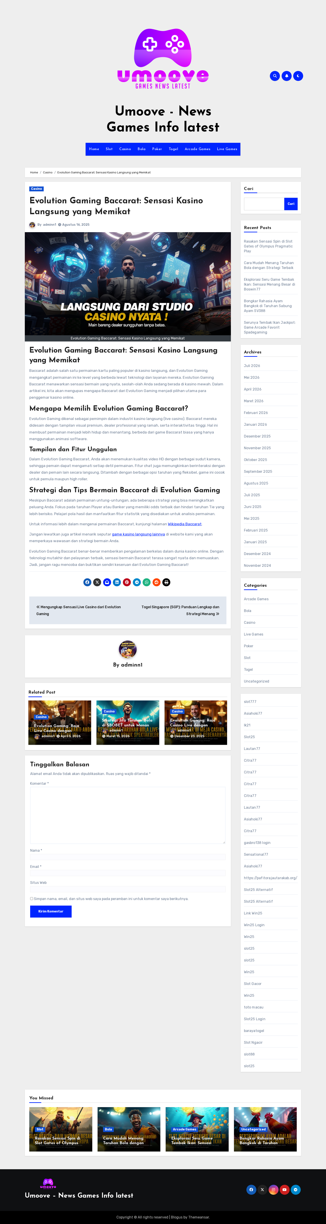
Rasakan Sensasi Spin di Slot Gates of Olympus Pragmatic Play (268, 246)
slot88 (249, 1054)
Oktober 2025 (255, 460)
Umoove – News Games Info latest (79, 1196)
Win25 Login (254, 925)
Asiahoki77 (253, 713)
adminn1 (49, 225)
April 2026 (253, 389)
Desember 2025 (257, 436)
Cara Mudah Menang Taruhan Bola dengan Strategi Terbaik (123, 1143)
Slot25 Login (254, 1019)
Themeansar (198, 1217)
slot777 (250, 702)
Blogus (177, 1217)
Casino (125, 149)
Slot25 (249, 737)
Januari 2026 (255, 424)
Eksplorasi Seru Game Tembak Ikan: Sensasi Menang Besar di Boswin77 (269, 284)
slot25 (249, 948)
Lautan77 (252, 749)
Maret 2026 (254, 401)
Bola (141, 149)
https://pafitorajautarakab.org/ (271, 878)
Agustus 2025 (256, 483)
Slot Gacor (253, 984)
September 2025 (258, 471)
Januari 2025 (255, 542)
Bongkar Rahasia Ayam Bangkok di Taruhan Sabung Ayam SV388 (268, 306)
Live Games (227, 149)
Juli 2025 (252, 495)
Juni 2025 (252, 507)
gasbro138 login (257, 843)
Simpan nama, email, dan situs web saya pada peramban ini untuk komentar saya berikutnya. (111, 899)
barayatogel (254, 1031)
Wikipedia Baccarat (185, 524)
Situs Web (38, 883)
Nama (36, 850)
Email (35, 867)
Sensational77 (256, 854)
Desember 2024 (257, 554)
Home (94, 149)
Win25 (249, 937)
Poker (157, 149)
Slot (109, 149)
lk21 (247, 725)
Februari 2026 (256, 413)
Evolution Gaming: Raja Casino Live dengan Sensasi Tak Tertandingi (192, 725)
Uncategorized (256, 681)
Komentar (39, 783)
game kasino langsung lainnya (138, 534)
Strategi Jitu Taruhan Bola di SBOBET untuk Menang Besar (127, 725)
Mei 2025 (251, 518)
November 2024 (257, 565)
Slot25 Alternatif (258, 890)
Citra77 (250, 760)
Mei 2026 (252, 377)
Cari (248, 189)
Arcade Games (197, 149)
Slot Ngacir (253, 1042)
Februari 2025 (256, 530)
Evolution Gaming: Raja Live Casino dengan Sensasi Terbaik (56, 731)
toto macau (254, 1007)
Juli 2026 (252, 366)
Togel (173, 149)
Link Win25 (253, 913)
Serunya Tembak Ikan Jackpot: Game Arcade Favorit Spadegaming (270, 327)
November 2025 (257, 448)
